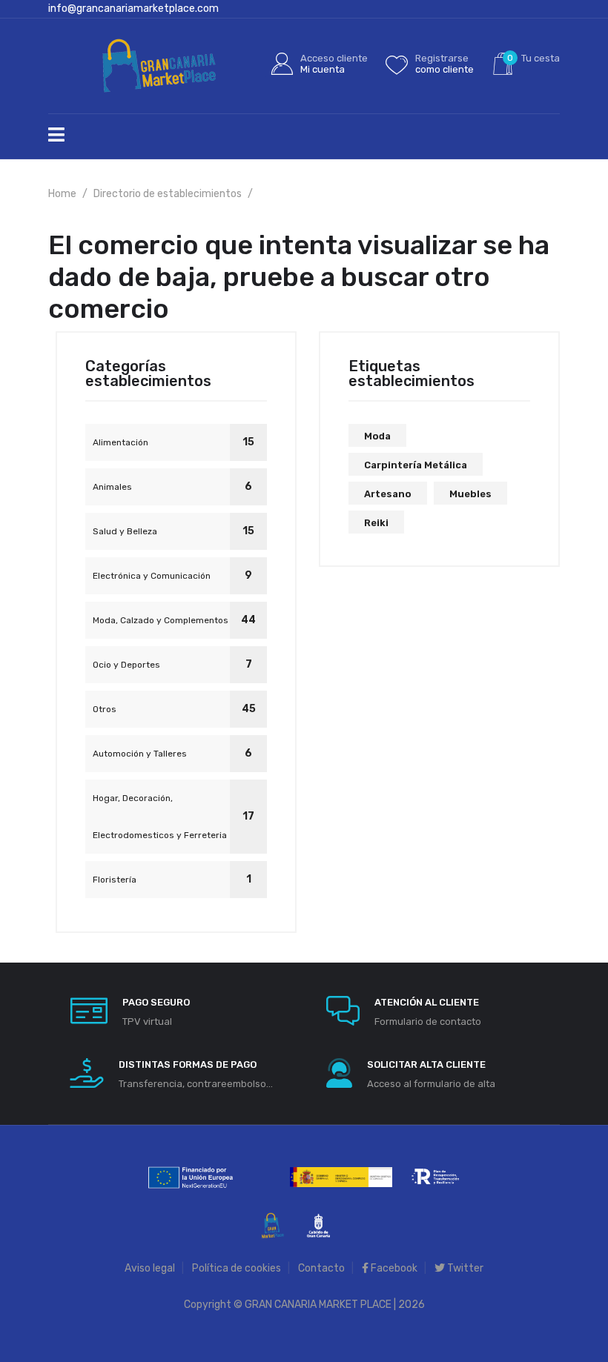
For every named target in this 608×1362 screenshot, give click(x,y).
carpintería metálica (415, 465)
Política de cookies (236, 1268)
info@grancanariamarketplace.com (133, 8)
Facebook (393, 1268)
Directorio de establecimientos (167, 193)
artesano (388, 493)
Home (62, 193)
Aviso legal (150, 1268)
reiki (376, 522)
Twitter (464, 1268)
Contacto (321, 1268)
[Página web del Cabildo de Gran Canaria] (318, 1225)
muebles (470, 493)
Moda (377, 436)
